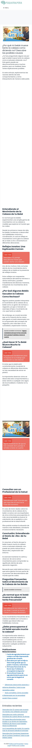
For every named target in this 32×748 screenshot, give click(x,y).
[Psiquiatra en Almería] (11, 3)
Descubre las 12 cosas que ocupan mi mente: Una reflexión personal (15, 711)
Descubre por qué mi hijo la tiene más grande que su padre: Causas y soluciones (17, 663)
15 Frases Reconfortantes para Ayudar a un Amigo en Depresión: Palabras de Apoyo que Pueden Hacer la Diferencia (14, 722)
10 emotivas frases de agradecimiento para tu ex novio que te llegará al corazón (17, 676)
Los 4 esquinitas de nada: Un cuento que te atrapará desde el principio (15, 729)
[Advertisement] (16, 17)
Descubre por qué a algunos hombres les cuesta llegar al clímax (15, 715)
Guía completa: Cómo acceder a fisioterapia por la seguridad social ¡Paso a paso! (15, 695)
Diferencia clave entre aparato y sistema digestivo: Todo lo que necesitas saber (15, 687)
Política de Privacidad (16, 744)
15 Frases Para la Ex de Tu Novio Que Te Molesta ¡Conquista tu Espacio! (16, 669)
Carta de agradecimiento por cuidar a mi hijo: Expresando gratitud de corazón (18, 656)
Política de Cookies (18, 746)
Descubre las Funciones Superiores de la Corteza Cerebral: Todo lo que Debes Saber (15, 735)
